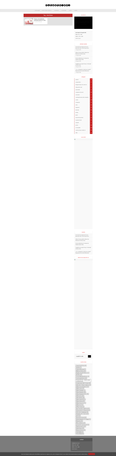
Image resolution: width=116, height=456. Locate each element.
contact (75, 10)
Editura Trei (79, 404)
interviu (86, 413)
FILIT (78, 412)
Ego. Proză (79, 408)
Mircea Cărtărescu (80, 422)
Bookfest (79, 374)
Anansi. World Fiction (81, 365)
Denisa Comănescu (86, 384)
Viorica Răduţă (79, 433)
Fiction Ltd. (87, 410)
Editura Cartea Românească (82, 386)
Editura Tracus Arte (81, 403)
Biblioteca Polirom (81, 371)
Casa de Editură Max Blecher (82, 376)
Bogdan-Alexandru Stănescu (82, 372)
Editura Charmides (80, 390)
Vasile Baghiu (79, 431)
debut (78, 384)
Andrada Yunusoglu (38, 21)
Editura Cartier (80, 388)
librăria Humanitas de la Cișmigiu (83, 419)
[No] (112, 454)
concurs (88, 383)
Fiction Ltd (79, 410)
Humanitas (79, 413)
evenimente (56, 10)
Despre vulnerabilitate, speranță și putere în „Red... (40, 19)
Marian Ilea (79, 421)
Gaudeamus (85, 412)
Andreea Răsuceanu (80, 369)
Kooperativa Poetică (81, 417)
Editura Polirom (80, 401)
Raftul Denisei (80, 428)
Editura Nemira (80, 397)
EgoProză (86, 408)
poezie (70, 10)
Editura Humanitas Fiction (82, 393)
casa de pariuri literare (81, 378)
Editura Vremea (80, 406)
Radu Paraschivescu (80, 426)
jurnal (78, 415)
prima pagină (37, 10)
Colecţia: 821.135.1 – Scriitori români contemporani (83, 380)
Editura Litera (80, 395)
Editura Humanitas (81, 392)
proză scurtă (85, 424)
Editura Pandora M (80, 399)
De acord (91, 454)
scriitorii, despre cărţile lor (46, 10)
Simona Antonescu (80, 430)
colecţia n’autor (80, 383)
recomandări (64, 10)
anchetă (78, 367)
